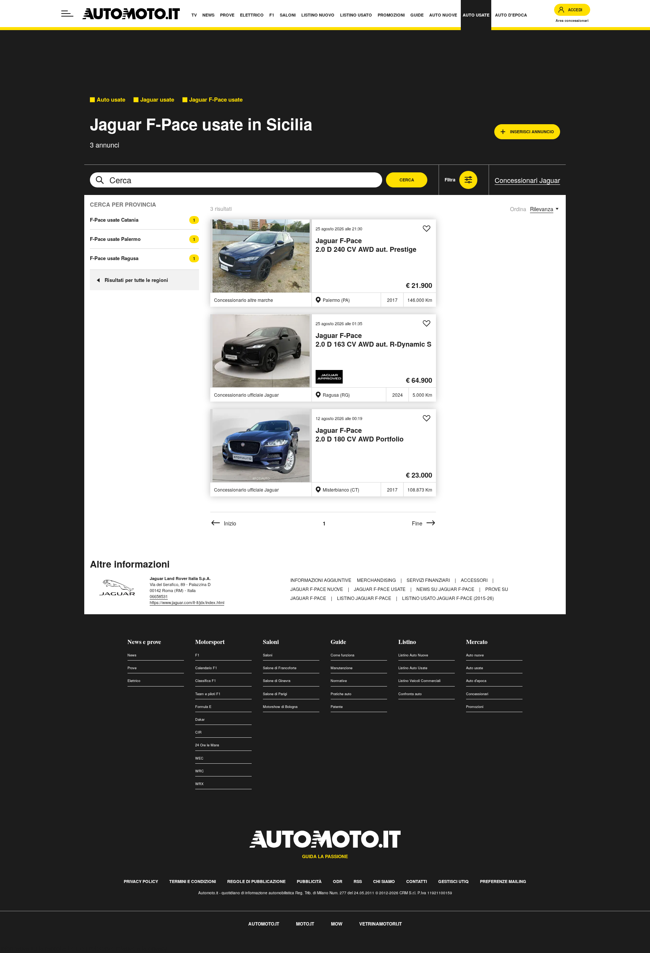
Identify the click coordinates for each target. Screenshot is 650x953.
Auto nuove (475, 655)
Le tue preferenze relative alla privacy (117, 948)
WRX (199, 783)
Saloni (271, 641)
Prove (132, 667)
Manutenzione (341, 667)
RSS (358, 881)
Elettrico (134, 680)
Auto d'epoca (476, 680)
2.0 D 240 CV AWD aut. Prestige (366, 245)
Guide (338, 641)
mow (336, 923)
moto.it (305, 923)
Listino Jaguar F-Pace (364, 598)
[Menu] (67, 13)
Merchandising (377, 580)
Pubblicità (309, 881)
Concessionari (477, 693)
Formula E (203, 706)
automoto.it (263, 923)
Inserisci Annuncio (532, 131)
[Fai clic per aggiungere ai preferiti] (426, 228)
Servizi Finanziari (429, 580)
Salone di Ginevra (276, 680)
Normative (339, 680)
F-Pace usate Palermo (115, 239)
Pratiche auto (341, 693)
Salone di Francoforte (279, 667)
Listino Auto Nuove (413, 655)
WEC (199, 758)
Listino (407, 641)
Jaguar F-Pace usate (216, 100)
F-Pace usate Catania (114, 219)
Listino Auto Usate (412, 667)
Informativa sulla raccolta (33, 948)
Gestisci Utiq (453, 881)
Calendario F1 (206, 667)
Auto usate (111, 100)
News (132, 655)
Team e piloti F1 (207, 693)
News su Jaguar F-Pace (445, 589)
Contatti (416, 881)
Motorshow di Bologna (280, 706)
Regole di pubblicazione (256, 881)
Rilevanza (541, 209)
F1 (197, 655)
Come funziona (342, 655)
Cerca (406, 180)
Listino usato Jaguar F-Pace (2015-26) (448, 598)
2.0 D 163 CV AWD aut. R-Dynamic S (373, 340)
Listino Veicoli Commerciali (419, 680)
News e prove (144, 641)
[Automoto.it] (131, 13)
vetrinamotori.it (380, 923)
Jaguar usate (157, 100)
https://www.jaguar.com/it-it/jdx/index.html (187, 602)
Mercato (476, 641)
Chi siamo (384, 881)
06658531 (159, 596)
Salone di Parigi (275, 693)
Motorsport (210, 641)
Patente (337, 706)
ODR (337, 881)
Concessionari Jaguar (527, 180)
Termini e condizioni (192, 881)
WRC (199, 771)
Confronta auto (410, 693)
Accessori (475, 580)
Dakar (200, 719)
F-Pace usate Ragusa (114, 258)
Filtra (450, 179)
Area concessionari (572, 20)
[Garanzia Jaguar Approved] (330, 377)
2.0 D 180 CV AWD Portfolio (360, 435)
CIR (198, 732)
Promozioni (474, 706)
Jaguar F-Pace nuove (317, 589)
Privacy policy (141, 881)
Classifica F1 (205, 680)
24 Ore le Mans (207, 745)
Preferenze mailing (503, 881)
